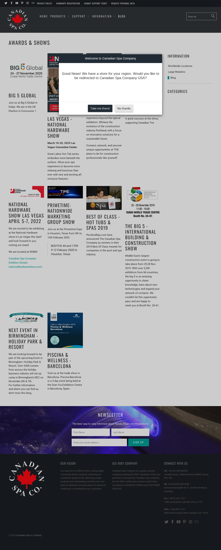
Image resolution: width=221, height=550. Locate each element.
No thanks (124, 108)
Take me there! (100, 108)
